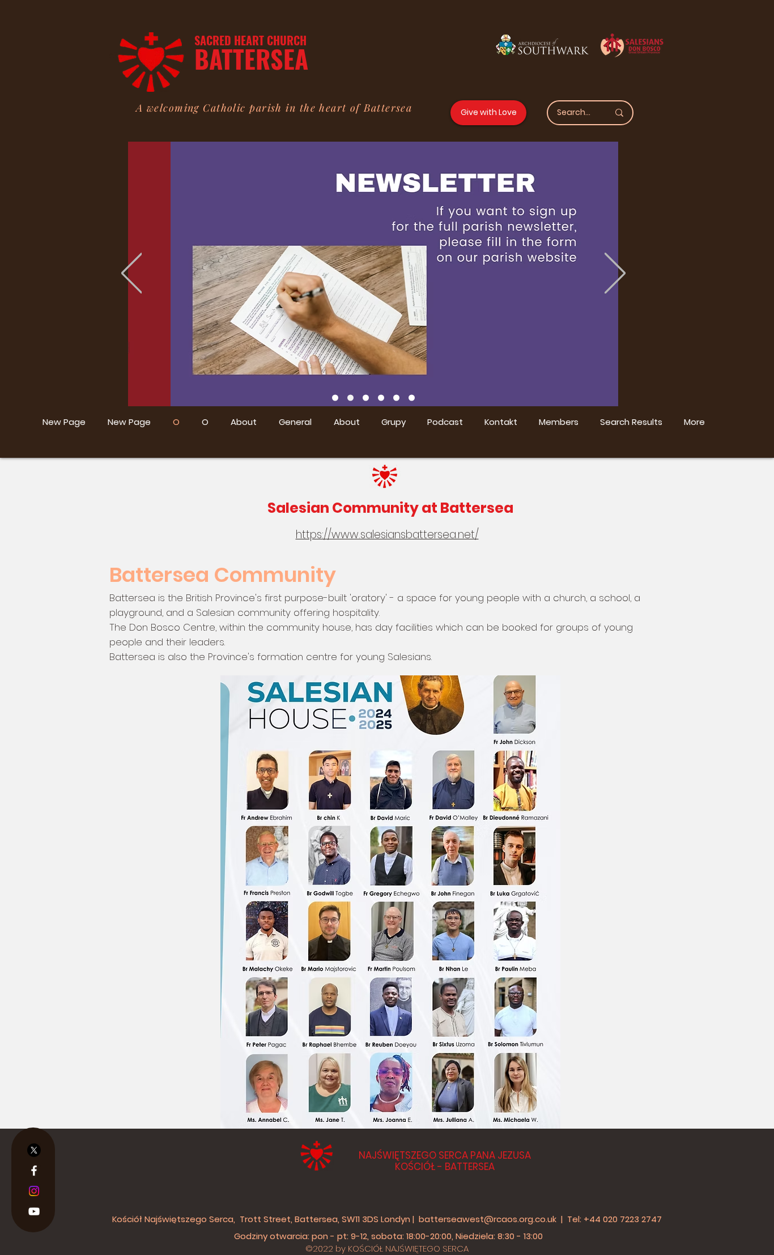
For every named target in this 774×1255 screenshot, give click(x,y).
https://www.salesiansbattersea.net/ (387, 534)
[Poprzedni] (131, 274)
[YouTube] (34, 1211)
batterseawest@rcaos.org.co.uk (487, 1219)
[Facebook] (34, 1170)
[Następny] (615, 274)
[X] (34, 1150)
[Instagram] (34, 1191)
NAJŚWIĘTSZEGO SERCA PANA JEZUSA (445, 1155)
